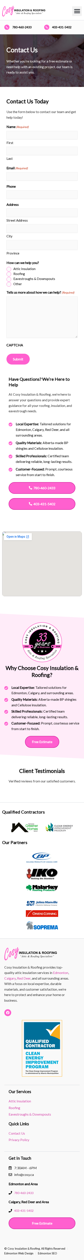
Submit (18, 359)
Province (12, 253)
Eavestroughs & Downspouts (34, 279)
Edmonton (60, 973)
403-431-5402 (62, 27)
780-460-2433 (22, 27)
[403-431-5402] (46, 27)
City (9, 236)
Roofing (19, 274)
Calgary (10, 978)
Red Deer (24, 978)
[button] (77, 11)
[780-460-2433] (6, 27)
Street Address (17, 220)
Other (17, 284)
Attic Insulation (24, 269)
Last (9, 158)
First (9, 143)
